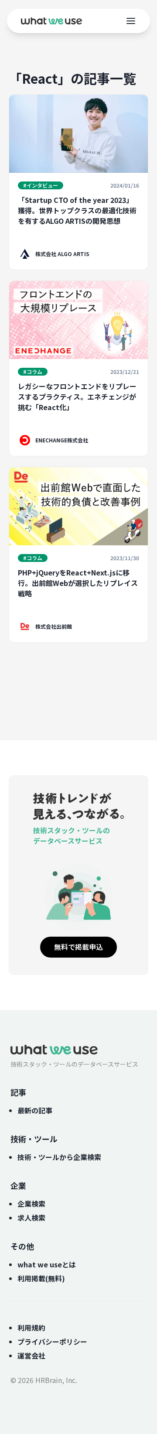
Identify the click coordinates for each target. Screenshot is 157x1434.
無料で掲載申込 (78, 946)
